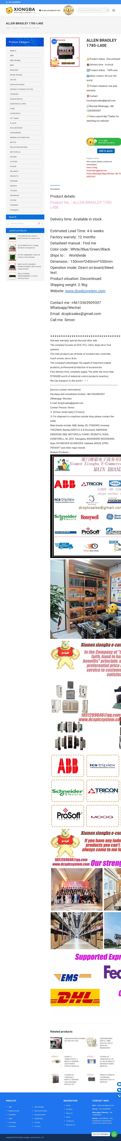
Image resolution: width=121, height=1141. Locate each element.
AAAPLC (13, 50)
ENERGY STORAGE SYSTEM (21, 89)
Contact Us (70, 1121)
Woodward (14, 195)
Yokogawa (14, 210)
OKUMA (13, 156)
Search (39, 223)
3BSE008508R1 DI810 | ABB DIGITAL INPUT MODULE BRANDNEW (106, 1043)
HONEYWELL (15, 113)
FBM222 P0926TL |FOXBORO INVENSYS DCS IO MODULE (107, 1078)
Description (55, 189)
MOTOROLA (15, 152)
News (68, 1117)
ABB (11, 55)
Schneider (14, 181)
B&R (12, 65)
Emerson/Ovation (17, 84)
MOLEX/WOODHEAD (18, 147)
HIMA (12, 108)
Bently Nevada (16, 75)
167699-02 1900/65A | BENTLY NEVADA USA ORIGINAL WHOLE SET (71, 1079)
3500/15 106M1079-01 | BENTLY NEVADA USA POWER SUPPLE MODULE (71, 1061)
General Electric (16, 99)
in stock (96, 158)
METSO (13, 142)
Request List (70, 1125)
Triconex (13, 190)
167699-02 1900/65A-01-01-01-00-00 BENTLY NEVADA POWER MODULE (107, 1061)
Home (68, 1105)
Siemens (13, 185)
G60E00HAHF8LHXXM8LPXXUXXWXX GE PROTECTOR (79, 1039)
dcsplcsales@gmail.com (51, 10)
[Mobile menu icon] (113, 10)
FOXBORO (14, 94)
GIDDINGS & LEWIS (18, 103)
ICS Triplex (14, 118)
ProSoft (13, 166)
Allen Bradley (15, 60)
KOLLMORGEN (16, 128)
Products (69, 1109)
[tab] (55, 188)
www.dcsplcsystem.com (85, 291)
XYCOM (13, 200)
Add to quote (106, 150)
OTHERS (13, 161)
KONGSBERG (15, 132)
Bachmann (14, 70)
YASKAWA (14, 205)
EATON (13, 79)
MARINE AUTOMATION (19, 137)
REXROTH (14, 176)
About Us (69, 1113)
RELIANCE (14, 171)
